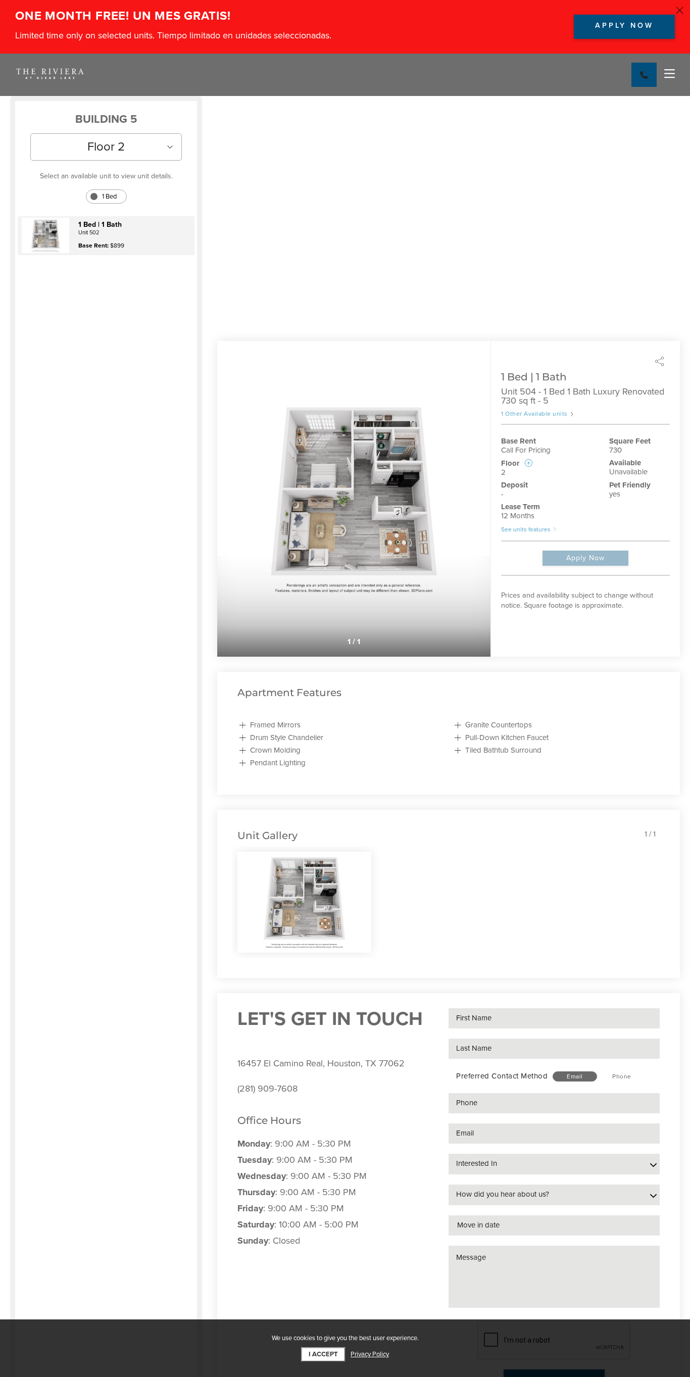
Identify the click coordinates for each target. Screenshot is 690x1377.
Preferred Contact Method (502, 1075)
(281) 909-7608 (267, 1088)
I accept (323, 1354)
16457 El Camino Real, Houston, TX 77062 (321, 1063)
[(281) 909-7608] (644, 75)
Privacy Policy (370, 1354)
